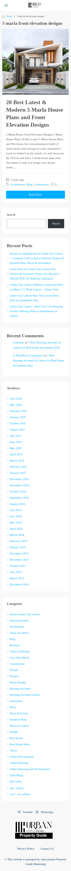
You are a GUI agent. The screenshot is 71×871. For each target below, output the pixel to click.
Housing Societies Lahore (25, 694)
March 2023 (17, 578)
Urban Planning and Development (30, 769)
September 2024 (19, 497)
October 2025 (18, 423)
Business (15, 645)
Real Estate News (20, 744)
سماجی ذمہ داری (20, 793)
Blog (29, 184)
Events (14, 670)
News (13, 707)
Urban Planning (19, 762)
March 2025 (17, 460)
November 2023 (19, 559)
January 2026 (18, 417)
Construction (41, 184)
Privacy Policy (25, 848)
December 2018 (19, 584)
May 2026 (16, 404)
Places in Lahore (19, 725)
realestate (18, 342)
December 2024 (19, 479)
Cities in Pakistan (20, 651)
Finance (14, 676)
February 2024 (18, 541)
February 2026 (18, 411)
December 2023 (19, 553)
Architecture (17, 184)
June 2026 (16, 398)
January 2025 (18, 472)
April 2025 (16, 454)
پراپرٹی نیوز (16, 787)
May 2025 (16, 448)
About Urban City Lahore (25, 614)
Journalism (16, 700)
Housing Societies (20, 688)
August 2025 (17, 429)
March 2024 (17, 534)
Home (9, 16)
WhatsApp (46, 812)
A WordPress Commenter (28, 355)
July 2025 (15, 435)
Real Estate (16, 738)
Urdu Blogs (16, 775)
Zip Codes (16, 781)
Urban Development (22, 756)
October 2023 (18, 565)
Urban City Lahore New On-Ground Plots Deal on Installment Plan (34, 298)
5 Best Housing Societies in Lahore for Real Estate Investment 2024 (38, 360)
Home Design (18, 682)
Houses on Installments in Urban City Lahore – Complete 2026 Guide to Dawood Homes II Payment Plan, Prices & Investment (37, 258)
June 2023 (16, 572)
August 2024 (17, 503)
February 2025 (18, 466)
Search (11, 214)
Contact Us (47, 848)
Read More (35, 194)
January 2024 (18, 547)
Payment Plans (18, 719)
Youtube (27, 812)
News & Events (19, 713)
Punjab (14, 731)
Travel (13, 750)
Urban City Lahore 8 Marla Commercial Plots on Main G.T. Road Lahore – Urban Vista (36, 287)
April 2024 (16, 528)
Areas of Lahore (19, 632)
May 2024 (16, 522)
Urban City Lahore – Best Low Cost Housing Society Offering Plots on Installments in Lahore (36, 311)
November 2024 (19, 485)
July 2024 (15, 510)
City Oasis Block (20, 657)
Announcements (19, 620)
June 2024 (16, 516)
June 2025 (16, 441)
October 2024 (18, 491)
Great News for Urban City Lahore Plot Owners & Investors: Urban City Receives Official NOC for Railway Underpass (34, 274)
